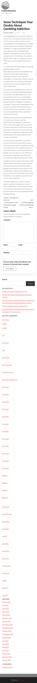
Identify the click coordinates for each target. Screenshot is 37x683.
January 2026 (6, 621)
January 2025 (6, 660)
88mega (4, 475)
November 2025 (7, 628)
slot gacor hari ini (8, 372)
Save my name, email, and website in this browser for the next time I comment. (17, 263)
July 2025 (5, 641)
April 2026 (5, 612)
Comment (7, 220)
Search (4, 279)
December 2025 (7, 625)
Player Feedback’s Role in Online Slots (14, 306)
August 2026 (6, 602)
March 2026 (6, 615)
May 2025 (5, 647)
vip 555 (4, 536)
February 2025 (7, 657)
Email (20, 245)
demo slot (5, 558)
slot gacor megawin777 (10, 380)
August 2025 (6, 637)
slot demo (5, 544)
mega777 (5, 588)
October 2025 (7, 631)
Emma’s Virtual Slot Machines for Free (14, 291)
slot (3, 335)
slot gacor (5, 343)
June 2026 (5, 608)
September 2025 (7, 634)
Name (5, 245)
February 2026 (7, 618)
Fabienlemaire (8, 10)
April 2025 (5, 650)
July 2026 (5, 605)
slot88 (4, 324)
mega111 (5, 595)
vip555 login (6, 566)
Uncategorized (14, 197)
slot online (5, 320)
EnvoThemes (22, 680)
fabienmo (18, 32)
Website (6, 253)
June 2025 (5, 644)
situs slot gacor (7, 365)
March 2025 (6, 654)
